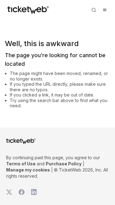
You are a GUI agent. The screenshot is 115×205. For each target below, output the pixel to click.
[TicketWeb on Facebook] (21, 192)
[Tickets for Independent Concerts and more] (28, 10)
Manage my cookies (28, 169)
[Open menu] (105, 10)
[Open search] (93, 10)
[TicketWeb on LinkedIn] (34, 192)
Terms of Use (21, 163)
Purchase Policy (64, 163)
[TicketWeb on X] (9, 192)
